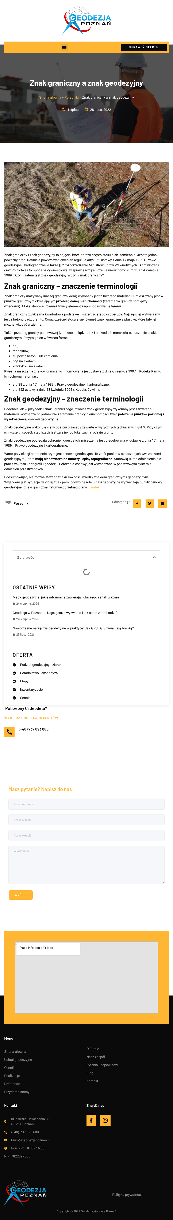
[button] (64, 47)
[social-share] (137, 503)
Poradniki (72, 97)
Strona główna (50, 97)
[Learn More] (93, 1120)
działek (94, 487)
